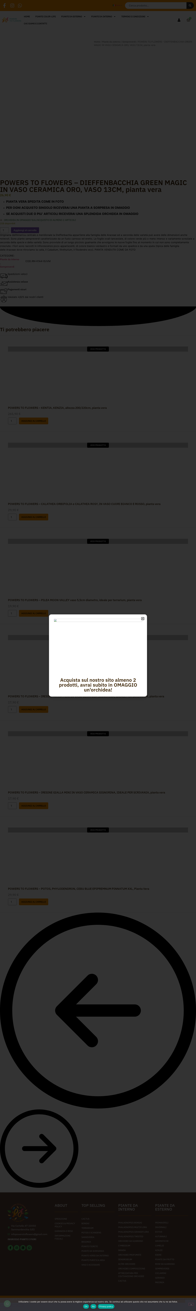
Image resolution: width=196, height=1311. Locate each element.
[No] (191, 1304)
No (93, 1306)
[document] (98, 655)
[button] (143, 618)
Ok (86, 1306)
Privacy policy (106, 1306)
